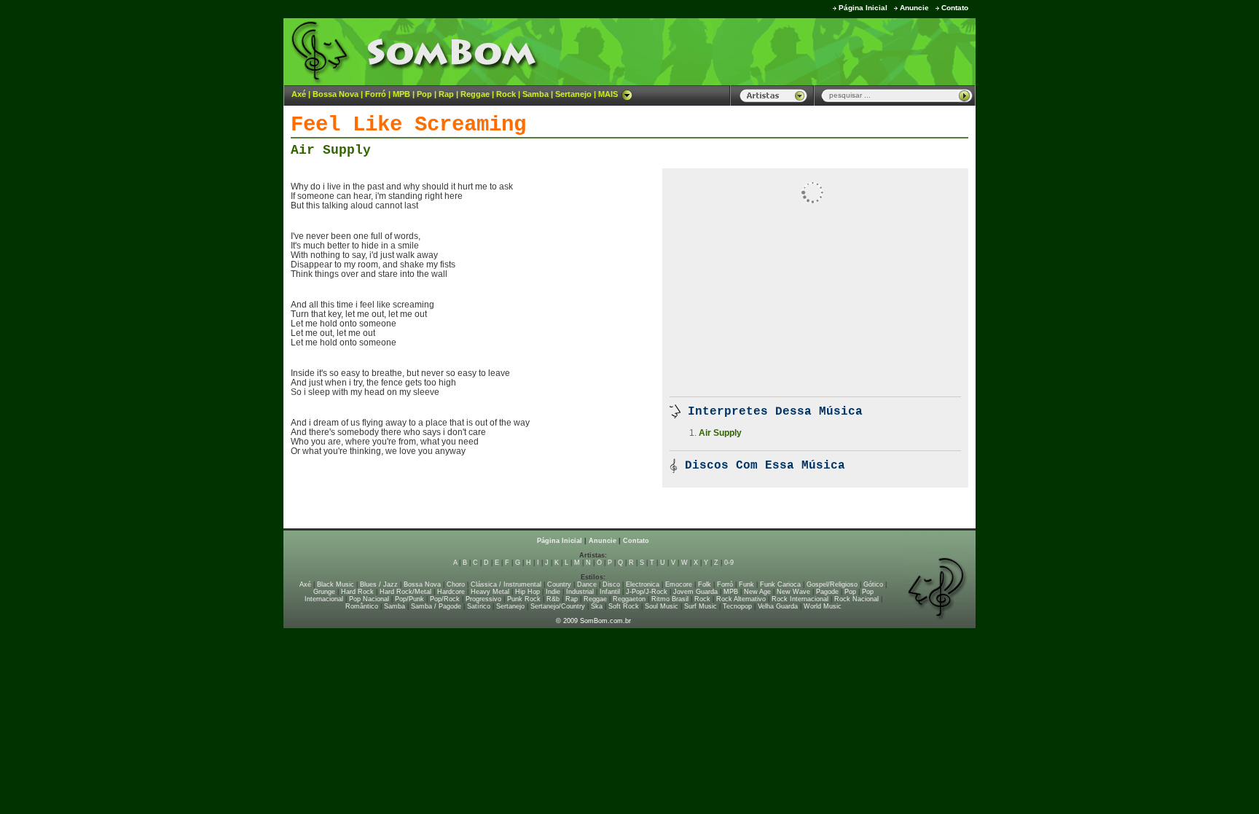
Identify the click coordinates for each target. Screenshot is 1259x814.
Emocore (678, 584)
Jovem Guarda (695, 591)
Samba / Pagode (436, 606)
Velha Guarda (778, 606)
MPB (401, 94)
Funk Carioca (780, 584)
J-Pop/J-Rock (646, 591)
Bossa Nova (335, 94)
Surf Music (700, 606)
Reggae (475, 94)
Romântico (361, 606)
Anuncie (914, 8)
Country (559, 584)
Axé (298, 94)
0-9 (729, 562)
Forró (375, 94)
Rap (446, 94)
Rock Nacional (856, 599)
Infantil (610, 591)
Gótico (873, 584)
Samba (535, 94)
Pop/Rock (445, 599)
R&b (553, 599)
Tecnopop (737, 606)
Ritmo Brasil (670, 599)
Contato (954, 8)
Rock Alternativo (741, 599)
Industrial (580, 591)
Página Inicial (863, 8)
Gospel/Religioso (832, 584)
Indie (553, 591)
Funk (746, 584)
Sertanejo (573, 94)
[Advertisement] (794, 51)
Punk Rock (524, 599)
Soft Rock (623, 606)
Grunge (324, 591)
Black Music (335, 584)
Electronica (642, 584)
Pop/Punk (409, 599)
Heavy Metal (490, 591)
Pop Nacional (369, 599)
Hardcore (451, 591)
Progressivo (483, 599)
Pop (424, 94)
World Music (823, 606)
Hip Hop (527, 591)
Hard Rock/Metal (405, 591)
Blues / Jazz (379, 584)
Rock (506, 94)
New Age (757, 591)
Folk (704, 584)
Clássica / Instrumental (506, 584)
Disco (611, 584)
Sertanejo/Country (557, 606)
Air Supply (331, 150)
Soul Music (661, 606)
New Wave (793, 591)
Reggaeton (629, 599)
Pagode (827, 591)
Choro (456, 584)
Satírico (478, 606)
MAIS (608, 94)
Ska (597, 606)
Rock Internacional (800, 599)
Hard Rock (357, 591)
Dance (587, 584)
